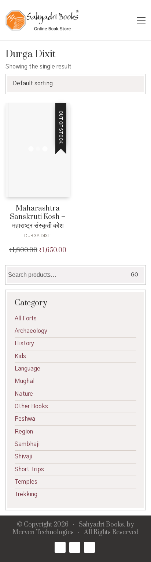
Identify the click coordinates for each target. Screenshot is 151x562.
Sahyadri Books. (102, 525)
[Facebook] (60, 547)
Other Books (31, 406)
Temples (26, 482)
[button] (141, 20)
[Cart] (126, 20)
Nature (24, 394)
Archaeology (31, 331)
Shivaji (23, 456)
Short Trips (29, 469)
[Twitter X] (74, 547)
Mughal (24, 381)
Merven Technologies (43, 532)
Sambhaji (27, 444)
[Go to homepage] (42, 20)
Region (24, 432)
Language (27, 369)
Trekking (26, 494)
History (24, 343)
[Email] (89, 547)
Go (134, 275)
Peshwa (25, 419)
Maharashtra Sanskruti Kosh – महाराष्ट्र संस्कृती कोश (38, 217)
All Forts (26, 318)
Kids (20, 356)
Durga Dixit (37, 236)
